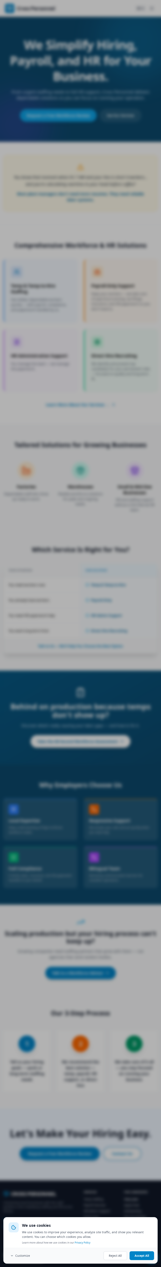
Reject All (115, 1256)
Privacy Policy (82, 1242)
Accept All (142, 1256)
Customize (22, 1256)
